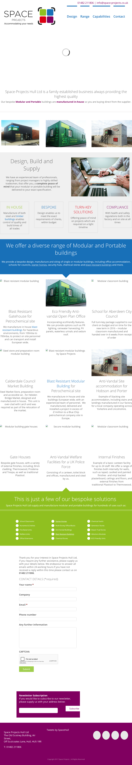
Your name (26, 584)
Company (24, 594)
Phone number (27, 614)
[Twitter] (106, 735)
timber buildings (14, 217)
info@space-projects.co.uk (112, 3)
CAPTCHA (24, 651)
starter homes (39, 264)
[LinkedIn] (124, 735)
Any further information (33, 624)
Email (23, 604)
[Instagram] (115, 735)
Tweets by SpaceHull (58, 729)
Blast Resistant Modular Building (66, 383)
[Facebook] (97, 735)
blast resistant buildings (99, 264)
